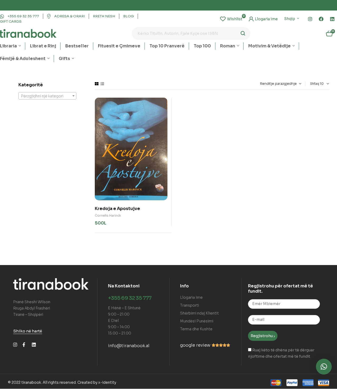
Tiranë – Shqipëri (28, 314)
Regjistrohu (262, 335)
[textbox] (47, 96)
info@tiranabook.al (129, 345)
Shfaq (314, 84)
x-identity (107, 382)
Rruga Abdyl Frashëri (31, 308)
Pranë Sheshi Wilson (31, 302)
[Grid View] (97, 83)
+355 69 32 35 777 (129, 298)
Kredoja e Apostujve (117, 208)
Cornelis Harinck (108, 215)
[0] (231, 19)
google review (195, 345)
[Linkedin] (332, 19)
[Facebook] (321, 19)
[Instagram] (310, 19)
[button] (324, 367)
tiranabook (31, 382)
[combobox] (47, 95)
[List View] (102, 83)
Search (243, 33)
